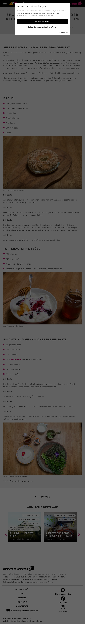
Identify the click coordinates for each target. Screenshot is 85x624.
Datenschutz (63, 32)
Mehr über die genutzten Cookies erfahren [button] (41, 27)
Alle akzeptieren (42, 21)
